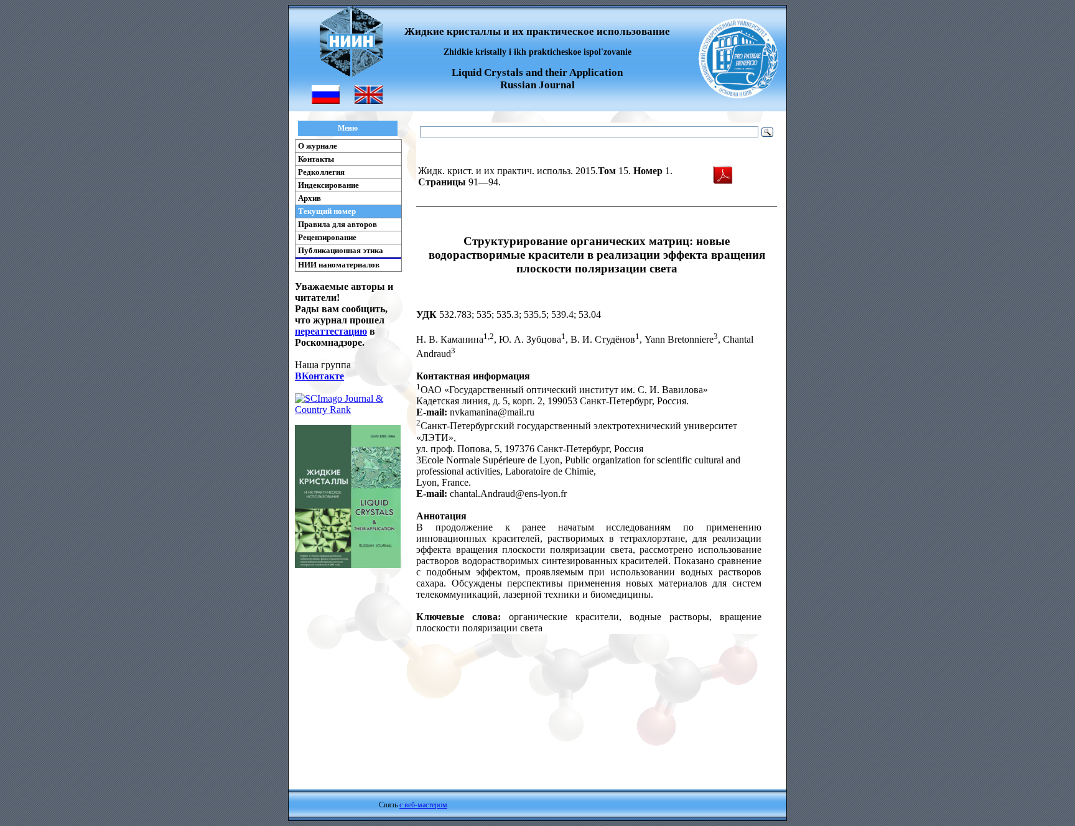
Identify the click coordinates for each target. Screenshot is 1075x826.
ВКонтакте (319, 376)
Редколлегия (321, 172)
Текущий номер (327, 211)
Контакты (316, 159)
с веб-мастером (423, 804)
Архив (309, 198)
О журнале (317, 146)
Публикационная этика (340, 250)
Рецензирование (327, 237)
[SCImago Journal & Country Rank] (348, 409)
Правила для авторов (337, 224)
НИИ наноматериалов (338, 264)
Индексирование (328, 185)
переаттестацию (331, 331)
